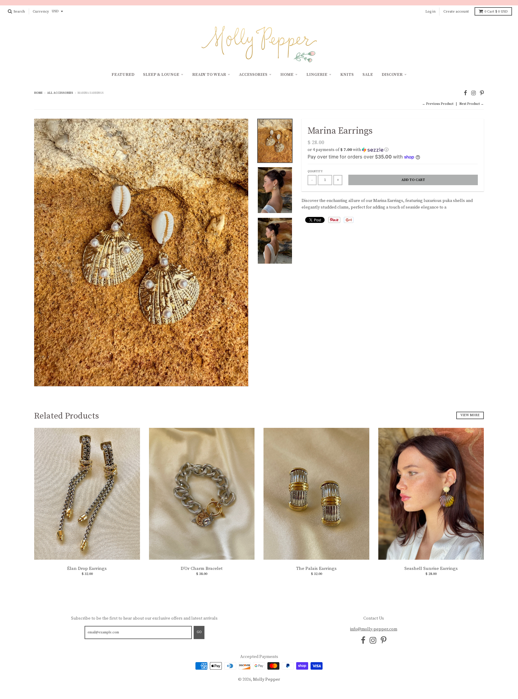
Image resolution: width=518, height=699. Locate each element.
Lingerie (316, 74)
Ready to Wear (209, 74)
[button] (393, 150)
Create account (456, 11)
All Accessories (60, 93)
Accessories (253, 74)
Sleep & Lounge (161, 74)
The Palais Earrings (316, 568)
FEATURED (123, 74)
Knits (347, 74)
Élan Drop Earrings (87, 568)
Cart (496, 11)
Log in (430, 11)
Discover (392, 74)
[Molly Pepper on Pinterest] (482, 93)
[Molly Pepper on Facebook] (465, 93)
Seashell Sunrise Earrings (431, 568)
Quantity (315, 171)
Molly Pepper (266, 679)
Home (286, 74)
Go (199, 632)
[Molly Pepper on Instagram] (473, 93)
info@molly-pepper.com (373, 629)
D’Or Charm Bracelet (201, 568)
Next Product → (471, 104)
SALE (367, 74)
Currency (41, 11)
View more (470, 415)
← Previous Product (438, 104)
